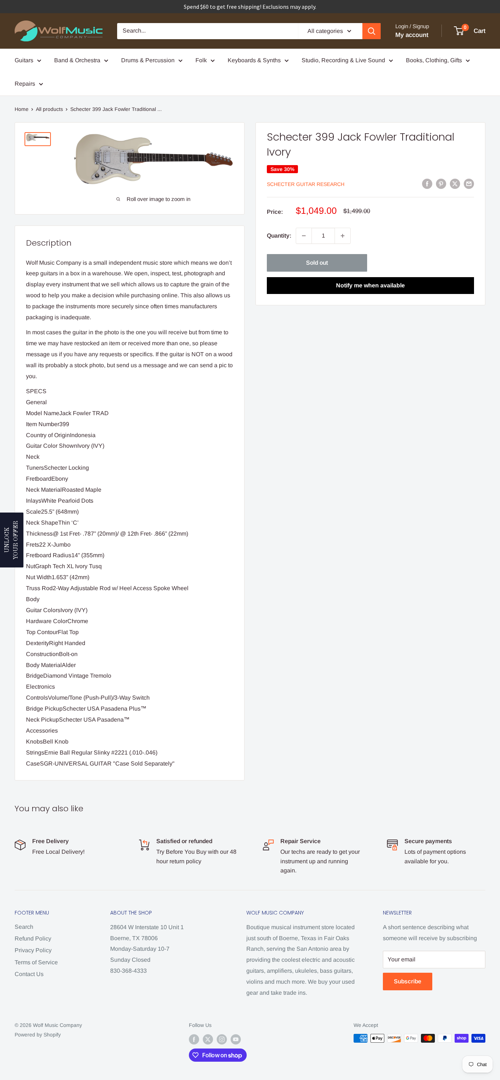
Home (22, 109)
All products (49, 109)
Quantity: (279, 235)
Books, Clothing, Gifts (434, 60)
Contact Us (29, 974)
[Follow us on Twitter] (208, 1039)
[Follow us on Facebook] (194, 1039)
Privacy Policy (33, 950)
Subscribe (407, 981)
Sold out (317, 263)
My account (411, 34)
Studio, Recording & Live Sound (343, 60)
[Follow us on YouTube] (236, 1039)
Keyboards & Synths (254, 60)
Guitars (24, 60)
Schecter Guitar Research (305, 184)
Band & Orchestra (77, 60)
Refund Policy (33, 938)
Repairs (25, 84)
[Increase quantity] (342, 235)
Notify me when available (370, 285)
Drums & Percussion (148, 60)
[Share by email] (469, 183)
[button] (11, 540)
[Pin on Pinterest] (441, 183)
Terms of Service (36, 962)
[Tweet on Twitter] (455, 183)
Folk (201, 60)
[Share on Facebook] (427, 183)
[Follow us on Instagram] (222, 1039)
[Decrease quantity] (303, 235)
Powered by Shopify (38, 1035)
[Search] (371, 31)
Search (24, 927)
